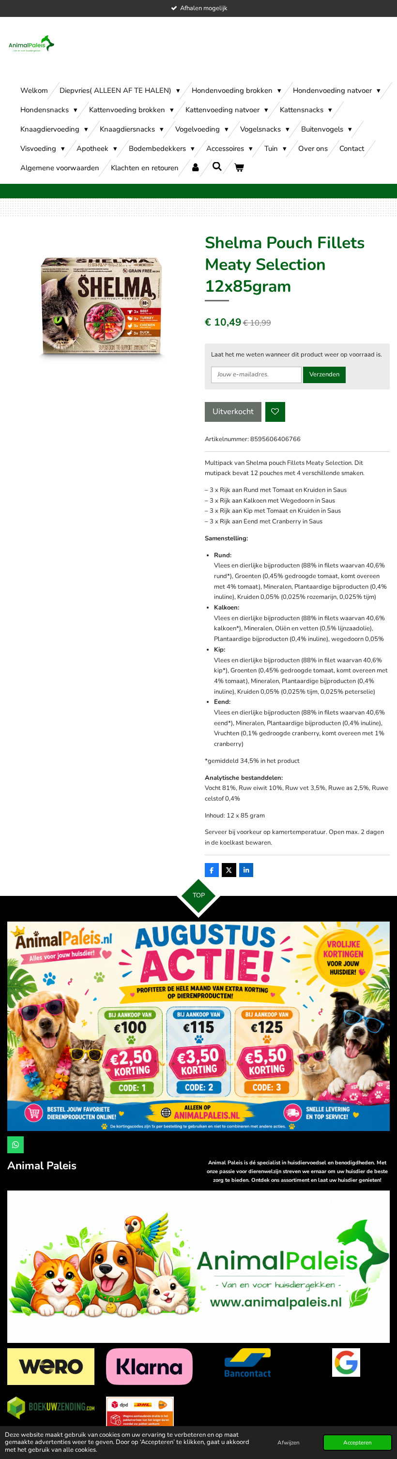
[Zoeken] (217, 167)
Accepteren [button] (357, 1442)
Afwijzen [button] (288, 1442)
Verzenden (324, 374)
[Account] (195, 168)
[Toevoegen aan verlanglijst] (275, 412)
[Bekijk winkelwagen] (239, 168)
